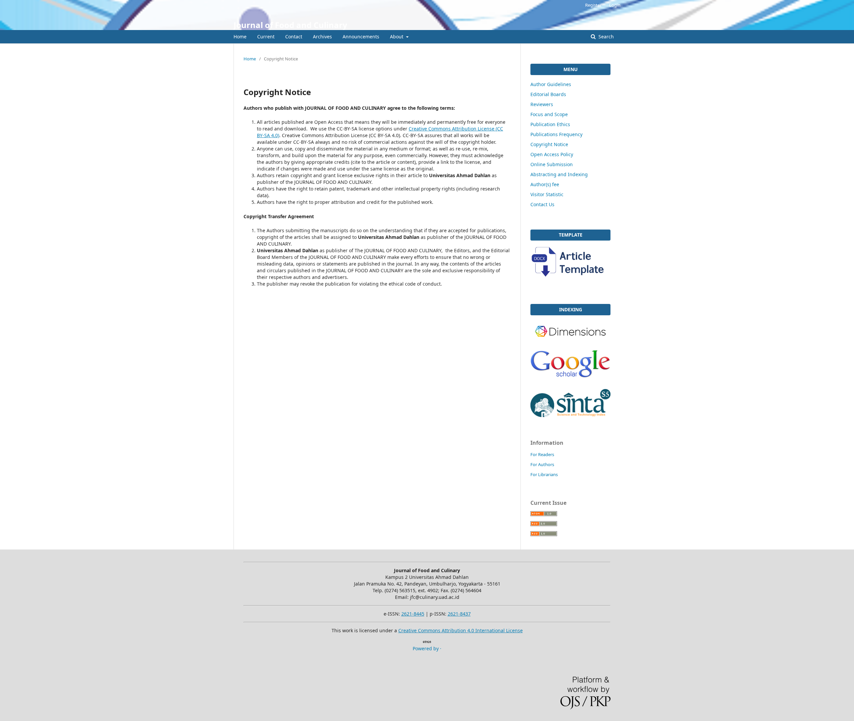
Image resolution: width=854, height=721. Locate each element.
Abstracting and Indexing (559, 174)
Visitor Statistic (546, 194)
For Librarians (544, 474)
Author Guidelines (550, 84)
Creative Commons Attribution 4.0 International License (460, 630)
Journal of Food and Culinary (290, 24)
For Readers (542, 454)
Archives (322, 36)
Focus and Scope (549, 114)
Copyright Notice (549, 144)
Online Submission (551, 164)
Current (266, 36)
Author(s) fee (544, 184)
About (397, 36)
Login (614, 5)
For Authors (542, 464)
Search (605, 36)
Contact (293, 36)
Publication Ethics (550, 124)
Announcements (361, 36)
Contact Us (542, 204)
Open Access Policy (551, 154)
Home (240, 36)
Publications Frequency (556, 134)
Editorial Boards (548, 94)
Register (593, 5)
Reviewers (541, 104)
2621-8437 (459, 614)
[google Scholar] (570, 380)
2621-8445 (412, 614)
